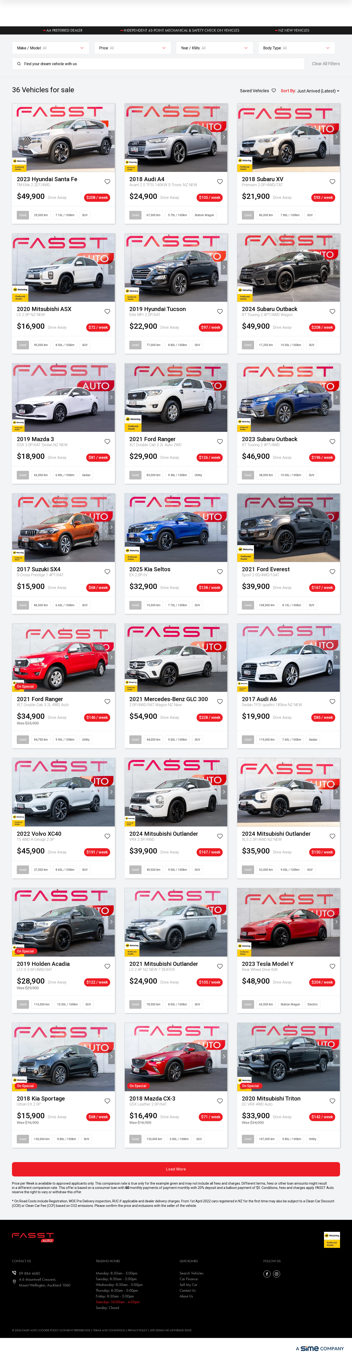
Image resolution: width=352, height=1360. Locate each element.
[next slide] (111, 138)
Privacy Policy (137, 1330)
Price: (104, 48)
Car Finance (189, 1279)
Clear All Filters (326, 63)
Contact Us (188, 1290)
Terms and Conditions (109, 1330)
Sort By (288, 90)
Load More (176, 1169)
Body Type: (272, 48)
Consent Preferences (75, 1330)
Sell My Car (188, 1284)
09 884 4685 (29, 1273)
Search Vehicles (192, 1273)
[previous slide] (15, 138)
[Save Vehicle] (107, 182)
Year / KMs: (190, 48)
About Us (186, 1296)
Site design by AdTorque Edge (171, 1330)
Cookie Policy (49, 1330)
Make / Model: (29, 48)
